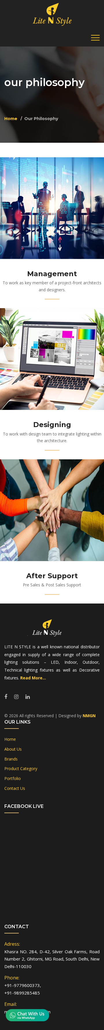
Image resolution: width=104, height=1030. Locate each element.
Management (52, 273)
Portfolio (12, 778)
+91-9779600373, (22, 985)
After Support (52, 576)
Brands (11, 759)
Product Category (20, 768)
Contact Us (14, 788)
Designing (52, 424)
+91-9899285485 (22, 993)
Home (10, 118)
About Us (13, 749)
